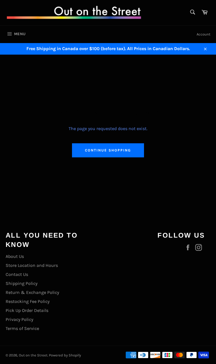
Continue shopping (108, 150)
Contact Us (17, 274)
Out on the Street (33, 355)
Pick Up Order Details (27, 310)
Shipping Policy (21, 283)
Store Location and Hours (32, 265)
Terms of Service (22, 328)
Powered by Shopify (65, 355)
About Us (15, 256)
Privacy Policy (19, 319)
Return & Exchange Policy (32, 292)
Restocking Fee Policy (28, 301)
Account (203, 34)
